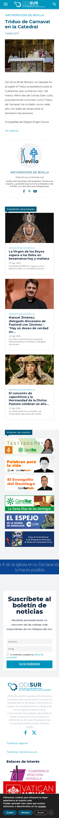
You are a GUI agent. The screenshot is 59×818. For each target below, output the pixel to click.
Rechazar (25, 812)
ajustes (42, 806)
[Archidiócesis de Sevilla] (29, 155)
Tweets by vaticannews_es (22, 752)
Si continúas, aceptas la (25, 656)
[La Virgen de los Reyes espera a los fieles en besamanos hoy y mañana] (29, 228)
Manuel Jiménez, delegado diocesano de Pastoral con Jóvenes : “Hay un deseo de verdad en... (28, 325)
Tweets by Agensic (17, 743)
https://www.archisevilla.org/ (29, 177)
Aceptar (9, 812)
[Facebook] (24, 191)
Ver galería (11, 130)
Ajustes (40, 812)
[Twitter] (29, 191)
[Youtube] (35, 191)
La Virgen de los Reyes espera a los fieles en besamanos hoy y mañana (29, 255)
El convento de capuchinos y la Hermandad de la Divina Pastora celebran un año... (29, 398)
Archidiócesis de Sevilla (24, 15)
